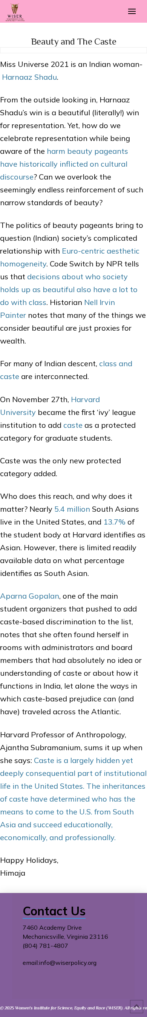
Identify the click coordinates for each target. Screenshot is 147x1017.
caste (73, 425)
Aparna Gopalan (29, 596)
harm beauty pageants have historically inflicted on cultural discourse (64, 163)
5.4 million (72, 509)
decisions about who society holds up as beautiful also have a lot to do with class (69, 289)
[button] (132, 11)
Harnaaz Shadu (29, 77)
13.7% (114, 521)
